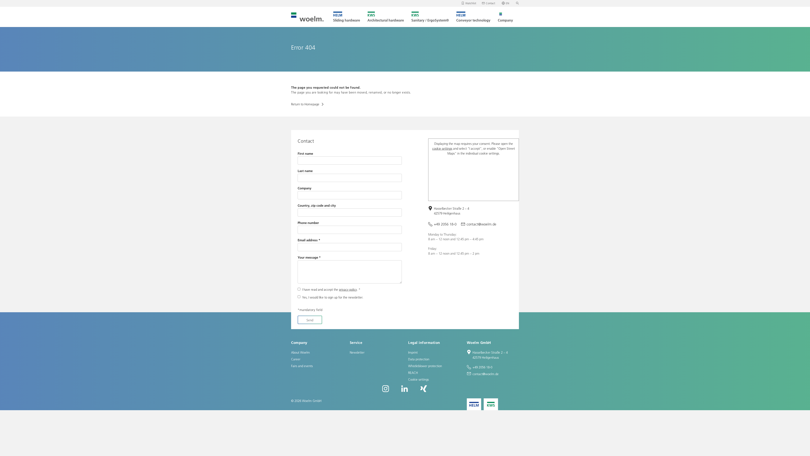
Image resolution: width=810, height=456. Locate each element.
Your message (309, 257)
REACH (413, 372)
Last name (305, 171)
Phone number (308, 223)
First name (305, 153)
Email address (309, 240)
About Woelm (300, 352)
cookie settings (442, 148)
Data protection (418, 359)
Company (304, 188)
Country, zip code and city (317, 205)
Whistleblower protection (425, 366)
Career (295, 359)
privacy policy (348, 289)
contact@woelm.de (481, 224)
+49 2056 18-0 (445, 224)
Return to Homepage (305, 104)
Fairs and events (302, 366)
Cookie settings (418, 379)
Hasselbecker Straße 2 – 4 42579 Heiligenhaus (451, 210)
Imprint (413, 352)
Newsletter (357, 352)
